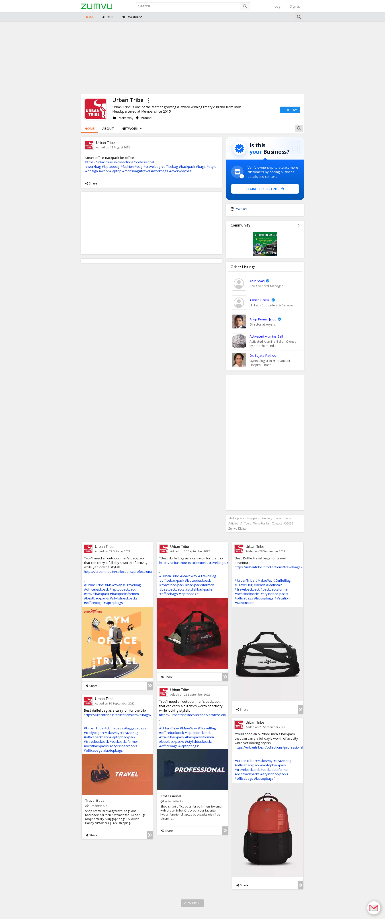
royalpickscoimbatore (269, 253)
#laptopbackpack (122, 589)
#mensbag (130, 171)
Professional (170, 796)
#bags (201, 166)
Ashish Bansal (260, 300)
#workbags (159, 171)
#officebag (169, 166)
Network (130, 17)
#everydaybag (180, 171)
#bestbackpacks (96, 598)
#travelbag (151, 166)
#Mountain (274, 585)
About (108, 17)
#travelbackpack (96, 593)
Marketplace (236, 518)
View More (192, 903)
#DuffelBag (282, 580)
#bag (139, 166)
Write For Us (261, 523)
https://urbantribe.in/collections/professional (119, 162)
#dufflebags (113, 728)
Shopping (252, 518)
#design (91, 171)
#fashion (127, 166)
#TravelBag (132, 585)
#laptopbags (113, 602)
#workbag (93, 166)
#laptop (115, 171)
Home (89, 17)
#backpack (187, 166)
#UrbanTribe (94, 585)
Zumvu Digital (237, 528)
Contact (277, 523)
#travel (144, 171)
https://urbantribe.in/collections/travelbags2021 (196, 562)
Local (277, 518)
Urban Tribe (105, 143)
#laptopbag (111, 166)
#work (104, 171)
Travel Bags (94, 800)
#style (211, 166)
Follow (290, 110)
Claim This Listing (262, 189)
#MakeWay (113, 585)
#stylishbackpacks (123, 598)
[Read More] (150, 686)
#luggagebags (135, 728)
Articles (233, 523)
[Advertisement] (192, 57)
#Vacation (282, 598)
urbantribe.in (174, 801)
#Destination (244, 602)
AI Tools (245, 523)
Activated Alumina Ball (266, 336)
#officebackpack (96, 589)
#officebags (93, 602)
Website (242, 209)
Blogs (287, 518)
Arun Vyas (257, 281)
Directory (266, 518)
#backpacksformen (124, 593)
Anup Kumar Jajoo (263, 319)
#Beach (259, 585)
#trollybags (92, 732)
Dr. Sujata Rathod (263, 355)
